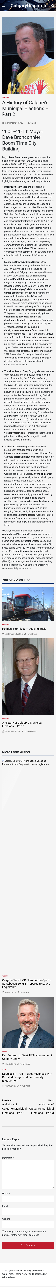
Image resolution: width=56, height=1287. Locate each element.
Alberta (5, 976)
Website (6, 1219)
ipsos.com (40, 541)
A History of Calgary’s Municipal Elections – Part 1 (22, 724)
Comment (8, 1158)
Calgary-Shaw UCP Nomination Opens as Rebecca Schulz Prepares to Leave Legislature (26, 983)
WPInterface (8, 1277)
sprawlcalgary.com (19, 299)
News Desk (31, 123)
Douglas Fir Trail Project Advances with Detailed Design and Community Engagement (27, 1077)
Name (6, 1193)
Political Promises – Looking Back (24, 628)
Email (5, 1206)
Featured (5, 97)
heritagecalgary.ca (31, 515)
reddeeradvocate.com (24, 238)
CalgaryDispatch (28, 5)
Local (4, 1051)
